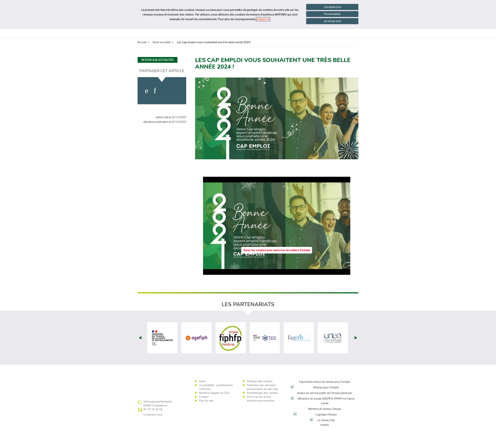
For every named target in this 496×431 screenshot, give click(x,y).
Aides (202, 381)
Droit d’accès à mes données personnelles (260, 399)
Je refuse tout (332, 21)
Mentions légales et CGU (214, 393)
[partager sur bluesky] (176, 91)
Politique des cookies (260, 381)
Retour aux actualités (157, 59)
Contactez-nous (153, 414)
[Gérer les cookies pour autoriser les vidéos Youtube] (276, 272)
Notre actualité (162, 42)
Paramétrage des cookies (262, 393)
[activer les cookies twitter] (164, 91)
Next (356, 337)
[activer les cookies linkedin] (155, 91)
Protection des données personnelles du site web (262, 387)
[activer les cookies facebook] (146, 91)
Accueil (142, 42)
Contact (203, 397)
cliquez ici (263, 19)
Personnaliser (332, 14)
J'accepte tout (332, 7)
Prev (140, 337)
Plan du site (206, 401)
